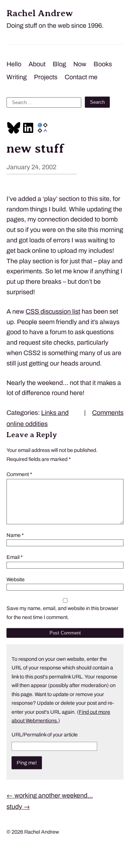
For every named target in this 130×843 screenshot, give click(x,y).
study (18, 806)
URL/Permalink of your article (45, 734)
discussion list (53, 311)
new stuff (35, 148)
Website (15, 579)
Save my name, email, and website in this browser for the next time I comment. (62, 612)
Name (15, 535)
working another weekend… (49, 795)
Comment (19, 474)
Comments (108, 412)
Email (14, 557)
